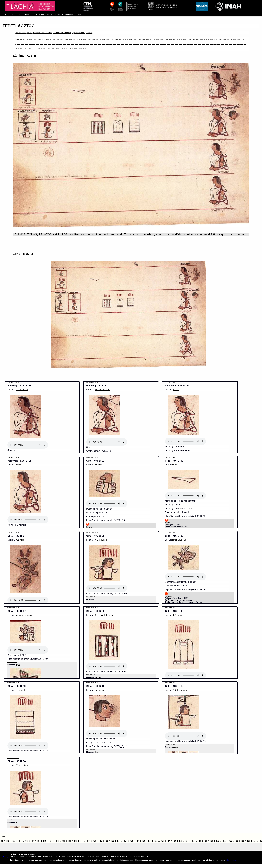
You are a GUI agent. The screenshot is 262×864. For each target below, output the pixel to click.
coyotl (18, 665)
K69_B (65, 48)
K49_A (137, 44)
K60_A (222, 44)
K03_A (35, 39)
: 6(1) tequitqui (21, 765)
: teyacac (97, 465)
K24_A (182, 39)
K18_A (135, 39)
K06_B (62, 39)
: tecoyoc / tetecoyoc (24, 615)
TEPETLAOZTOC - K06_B (13, 382)
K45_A (107, 44)
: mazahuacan (179, 540)
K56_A (191, 44)
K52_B (164, 44)
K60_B (226, 44)
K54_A (176, 44)
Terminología (58, 14)
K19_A (143, 39)
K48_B (134, 44)
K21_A (158, 39)
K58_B (211, 44)
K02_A (28, 39)
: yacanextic (99, 690)
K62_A (238, 44)
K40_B (80, 44)
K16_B (124, 39)
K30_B (232, 39)
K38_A (60, 44)
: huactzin (19, 540)
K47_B (126, 44)
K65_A (30, 48)
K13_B (101, 39)
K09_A (74, 39)
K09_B (78, 39)
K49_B (141, 44)
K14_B (108, 39)
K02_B (31, 39)
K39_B (72, 44)
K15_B (116, 39)
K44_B (103, 44)
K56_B (195, 44)
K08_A (66, 39)
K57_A (199, 44)
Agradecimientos (45, 14)
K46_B (118, 44)
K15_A (112, 39)
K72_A (84, 48)
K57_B (203, 44)
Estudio (29, 33)
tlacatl (176, 389)
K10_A (82, 39)
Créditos (79, 14)
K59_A (214, 44)
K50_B (149, 44)
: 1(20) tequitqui (179, 690)
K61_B (234, 44)
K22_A (166, 39)
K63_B (19, 48)
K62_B (241, 44)
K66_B (42, 48)
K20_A (151, 39)
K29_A (220, 39)
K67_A (45, 48)
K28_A (212, 39)
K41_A (83, 44)
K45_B (110, 44)
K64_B (26, 48)
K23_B (178, 39)
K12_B (93, 39)
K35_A (37, 44)
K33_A (22, 44)
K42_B (95, 44)
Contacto (6, 857)
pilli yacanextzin (102, 389)
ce (95, 599)
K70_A (69, 48)
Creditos (89, 33)
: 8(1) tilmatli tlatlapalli (103, 615)
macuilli (98, 677)
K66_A (38, 48)
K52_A (161, 44)
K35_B (41, 44)
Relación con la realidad (42, 33)
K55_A (184, 44)
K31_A (235, 39)
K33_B (26, 44)
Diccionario (57, 33)
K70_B (73, 48)
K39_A (68, 44)
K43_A (99, 44)
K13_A (97, 39)
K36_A (45, 44)
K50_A (145, 44)
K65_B (34, 48)
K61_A (230, 44)
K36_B (49, 44)
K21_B (162, 39)
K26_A (197, 39)
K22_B (170, 39)
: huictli (175, 465)
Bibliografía (66, 33)
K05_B (54, 39)
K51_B (157, 44)
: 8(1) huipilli (178, 615)
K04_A (43, 39)
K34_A (30, 44)
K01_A (24, 39)
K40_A (76, 44)
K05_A (51, 39)
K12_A (89, 39)
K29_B (224, 39)
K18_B (139, 39)
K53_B (172, 44)
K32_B (18, 44)
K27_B (209, 39)
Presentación (20, 33)
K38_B (64, 44)
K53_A (168, 44)
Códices (6, 14)
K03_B (39, 39)
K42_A (91, 44)
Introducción (15, 14)
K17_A (128, 39)
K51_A (153, 44)
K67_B (49, 48)
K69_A (61, 48)
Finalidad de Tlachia (29, 14)
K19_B (147, 39)
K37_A (53, 44)
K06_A (58, 39)
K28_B (216, 39)
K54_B (180, 44)
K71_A (76, 48)
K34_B (33, 44)
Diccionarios (69, 14)
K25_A (189, 39)
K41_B (87, 44)
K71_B (80, 48)
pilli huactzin (22, 389)
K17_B (131, 39)
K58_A (207, 44)
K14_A (104, 39)
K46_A (114, 44)
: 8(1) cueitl (20, 690)
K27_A (205, 39)
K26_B (201, 39)
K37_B (57, 44)
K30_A (228, 39)
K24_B (185, 39)
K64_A (22, 48)
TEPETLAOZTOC (19, 26)
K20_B (155, 39)
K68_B (57, 48)
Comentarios (231, 860)
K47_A (122, 44)
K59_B (218, 44)
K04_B (47, 39)
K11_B (85, 39)
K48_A (130, 44)
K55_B (188, 44)
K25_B (193, 39)
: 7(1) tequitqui (100, 540)
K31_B (239, 39)
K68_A (53, 48)
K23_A (174, 39)
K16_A (120, 39)
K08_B (70, 39)
